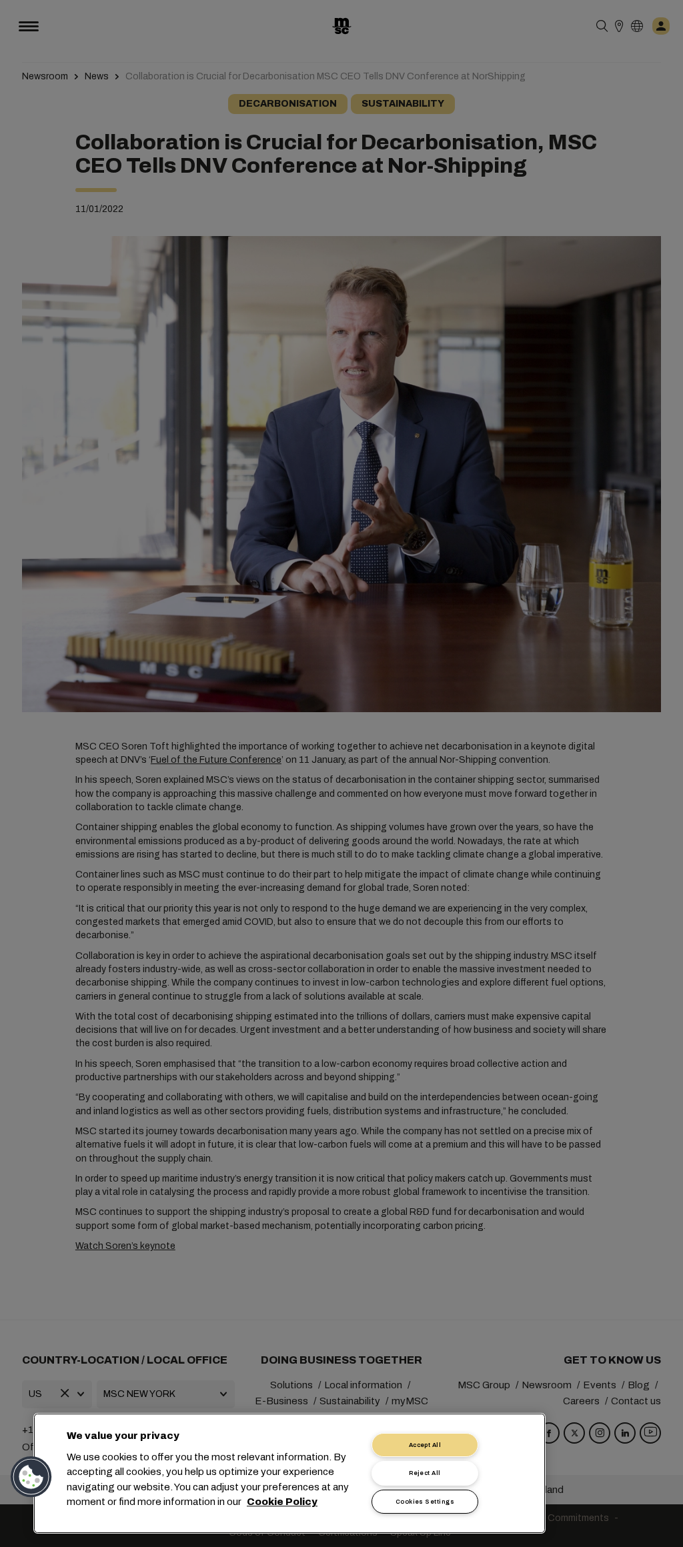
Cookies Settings (425, 1501)
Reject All (425, 1473)
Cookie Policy (282, 1502)
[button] (31, 1477)
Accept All (425, 1445)
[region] (289, 1473)
